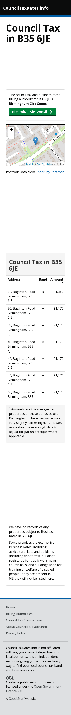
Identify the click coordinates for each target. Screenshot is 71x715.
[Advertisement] (35, 69)
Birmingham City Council (29, 111)
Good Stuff (16, 698)
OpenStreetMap (44, 164)
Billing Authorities (19, 614)
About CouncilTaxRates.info (26, 627)
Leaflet (29, 164)
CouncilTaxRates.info (26, 8)
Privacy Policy (16, 633)
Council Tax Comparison (24, 620)
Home (10, 607)
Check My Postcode (50, 172)
